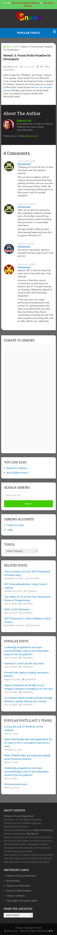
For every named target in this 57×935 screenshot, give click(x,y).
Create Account (15, 525)
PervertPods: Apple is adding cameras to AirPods (26, 674)
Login (10, 529)
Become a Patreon (17, 468)
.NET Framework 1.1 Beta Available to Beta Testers (27, 620)
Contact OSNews (15, 895)
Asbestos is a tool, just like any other (24, 663)
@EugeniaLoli (31, 136)
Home (8, 47)
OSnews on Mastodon (18, 885)
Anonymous (24, 164)
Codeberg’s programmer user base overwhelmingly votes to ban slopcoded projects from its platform (26, 651)
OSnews (19, 928)
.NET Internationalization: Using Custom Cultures (25, 586)
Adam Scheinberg (43, 830)
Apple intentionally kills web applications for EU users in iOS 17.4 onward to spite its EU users (28, 743)
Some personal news (15, 784)
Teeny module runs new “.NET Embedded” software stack (27, 573)
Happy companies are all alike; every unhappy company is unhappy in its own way (28, 687)
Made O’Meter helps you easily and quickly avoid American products (27, 757)
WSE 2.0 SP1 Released (16, 609)
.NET (16, 47)
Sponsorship (13, 880)
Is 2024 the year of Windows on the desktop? (23, 728)
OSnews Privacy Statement (19, 816)
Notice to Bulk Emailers (19, 890)
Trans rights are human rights (21, 900)
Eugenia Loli (11, 67)
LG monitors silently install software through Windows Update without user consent (28, 699)
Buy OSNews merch (17, 472)
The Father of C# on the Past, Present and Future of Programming (27, 598)
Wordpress (32, 833)
